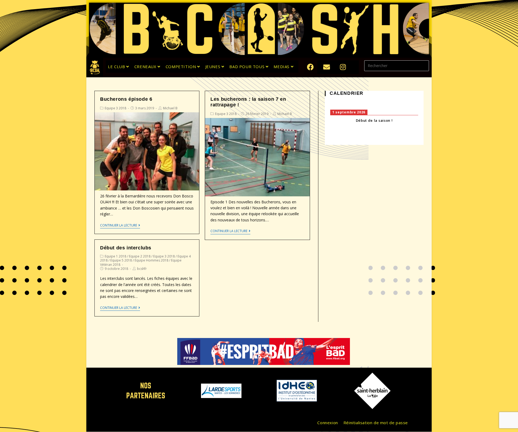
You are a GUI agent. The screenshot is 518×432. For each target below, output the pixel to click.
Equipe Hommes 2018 (151, 260)
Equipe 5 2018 (121, 260)
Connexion (327, 422)
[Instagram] (343, 67)
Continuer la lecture (118, 226)
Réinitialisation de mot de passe (375, 422)
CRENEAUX (146, 66)
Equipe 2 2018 (140, 256)
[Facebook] (310, 67)
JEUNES (213, 66)
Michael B (170, 108)
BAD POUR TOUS (247, 66)
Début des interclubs (125, 247)
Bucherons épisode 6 (126, 99)
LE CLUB (117, 66)
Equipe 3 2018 (115, 108)
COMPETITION (181, 66)
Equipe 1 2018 (115, 256)
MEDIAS (282, 66)
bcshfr (142, 268)
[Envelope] (326, 67)
